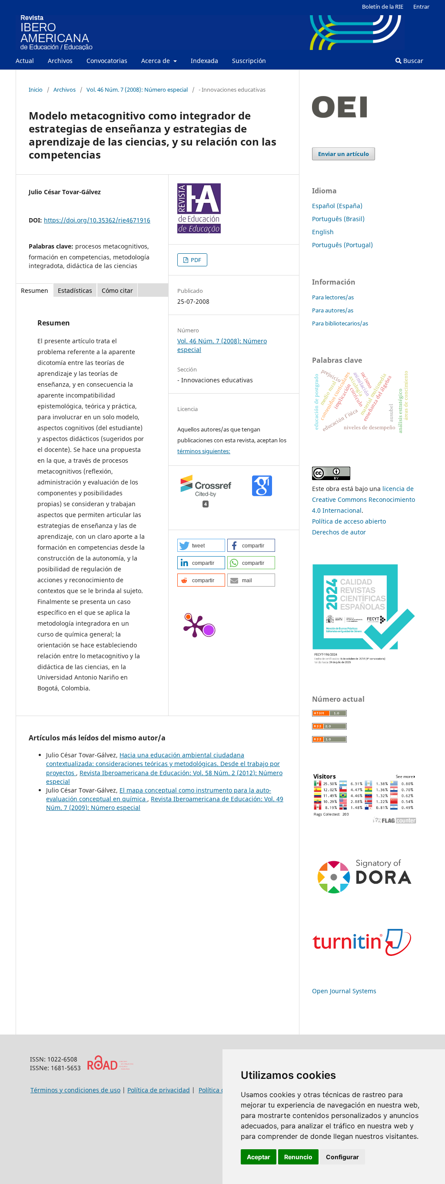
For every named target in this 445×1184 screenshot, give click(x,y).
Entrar (421, 6)
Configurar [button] (342, 1157)
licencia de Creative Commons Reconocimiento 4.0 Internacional (363, 499)
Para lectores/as (333, 297)
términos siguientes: (203, 451)
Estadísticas (75, 290)
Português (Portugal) (342, 245)
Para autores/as (332, 310)
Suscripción (249, 60)
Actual (25, 60)
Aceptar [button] (258, 1157)
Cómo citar (117, 290)
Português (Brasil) (338, 219)
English (323, 232)
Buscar (412, 60)
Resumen (34, 290)
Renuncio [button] (298, 1157)
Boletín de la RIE (382, 6)
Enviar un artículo (343, 154)
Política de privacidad (158, 1090)
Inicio (36, 89)
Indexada (204, 60)
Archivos (60, 60)
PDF (195, 260)
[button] (201, 545)
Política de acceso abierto (349, 521)
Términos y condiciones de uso (75, 1090)
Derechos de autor (339, 532)
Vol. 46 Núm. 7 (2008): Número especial (137, 89)
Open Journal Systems (344, 991)
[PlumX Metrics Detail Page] (195, 626)
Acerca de (156, 60)
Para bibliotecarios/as (340, 323)
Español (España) (337, 206)
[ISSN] (110, 1068)
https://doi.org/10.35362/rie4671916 (97, 220)
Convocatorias (106, 60)
